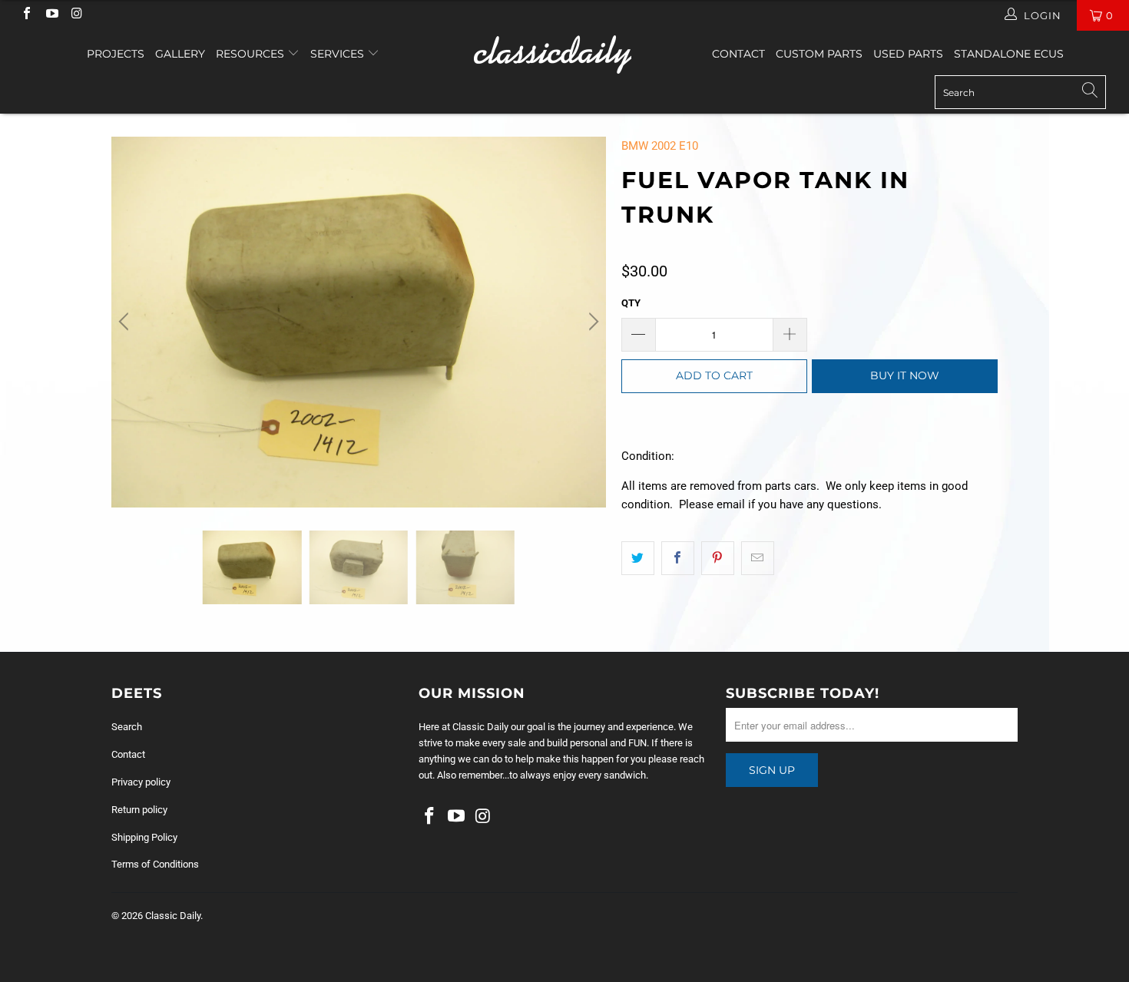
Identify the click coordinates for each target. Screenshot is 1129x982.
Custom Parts (819, 54)
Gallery (180, 54)
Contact (738, 54)
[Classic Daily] (564, 54)
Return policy (139, 809)
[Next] (591, 322)
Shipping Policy (144, 837)
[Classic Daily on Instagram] (76, 15)
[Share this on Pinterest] (717, 558)
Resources (251, 54)
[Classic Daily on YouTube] (51, 15)
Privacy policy (141, 782)
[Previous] (126, 322)
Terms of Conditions (155, 864)
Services (338, 54)
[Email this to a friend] (757, 558)
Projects (115, 54)
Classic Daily (172, 915)
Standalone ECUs (1009, 54)
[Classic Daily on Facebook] (26, 15)
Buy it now (904, 375)
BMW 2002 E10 (659, 146)
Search (126, 726)
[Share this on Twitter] (637, 558)
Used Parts (908, 54)
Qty (631, 303)
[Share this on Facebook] (677, 558)
